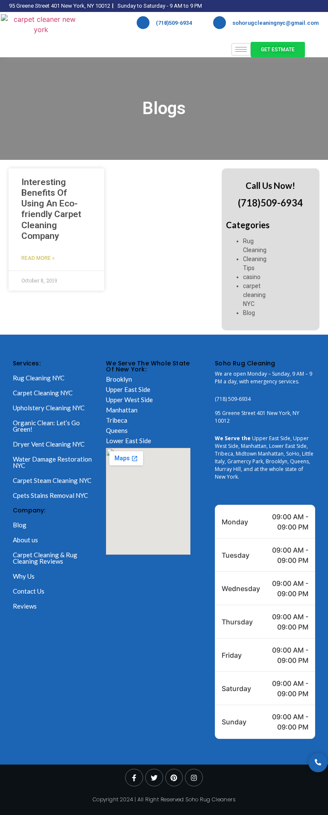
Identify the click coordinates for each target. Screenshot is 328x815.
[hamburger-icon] (241, 49)
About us (25, 540)
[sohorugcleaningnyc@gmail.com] (219, 22)
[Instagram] (194, 778)
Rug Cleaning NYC (38, 378)
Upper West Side (129, 399)
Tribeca (116, 420)
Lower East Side (128, 440)
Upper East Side (128, 389)
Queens (117, 430)
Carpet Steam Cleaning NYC (52, 480)
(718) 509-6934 (233, 399)
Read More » (38, 258)
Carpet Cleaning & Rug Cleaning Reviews (45, 558)
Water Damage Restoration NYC (52, 462)
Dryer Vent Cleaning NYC (49, 444)
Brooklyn (119, 379)
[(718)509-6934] (143, 22)
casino (252, 277)
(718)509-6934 (174, 23)
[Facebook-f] (134, 778)
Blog (249, 312)
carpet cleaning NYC (254, 294)
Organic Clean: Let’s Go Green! (46, 426)
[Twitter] (154, 778)
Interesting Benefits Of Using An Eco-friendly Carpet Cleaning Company (51, 209)
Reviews (25, 606)
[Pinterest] (174, 778)
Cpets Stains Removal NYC (50, 495)
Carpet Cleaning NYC (43, 393)
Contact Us (28, 591)
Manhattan (122, 410)
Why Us (24, 576)
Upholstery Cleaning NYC (49, 408)
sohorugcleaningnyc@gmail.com (275, 23)
